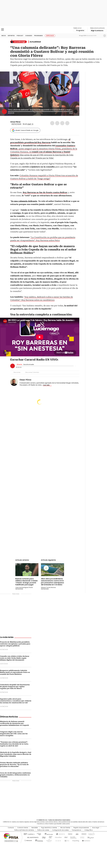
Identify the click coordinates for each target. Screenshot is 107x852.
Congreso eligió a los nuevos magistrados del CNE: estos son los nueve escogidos (14, 733)
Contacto (11, 828)
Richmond (28, 840)
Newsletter (100, 35)
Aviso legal (95, 828)
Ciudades (28, 35)
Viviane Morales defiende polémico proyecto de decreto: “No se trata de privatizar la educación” (14, 764)
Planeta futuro (82, 837)
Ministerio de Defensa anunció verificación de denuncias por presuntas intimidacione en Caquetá (14, 723)
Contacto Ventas (22, 828)
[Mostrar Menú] (2, 29)
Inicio (3, 35)
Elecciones (17, 372)
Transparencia (76, 830)
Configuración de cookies (60, 830)
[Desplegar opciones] (76, 111)
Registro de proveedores (81, 828)
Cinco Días (57, 837)
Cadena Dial (65, 837)
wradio (49, 837)
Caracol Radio (53, 29)
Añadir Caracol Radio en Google (26, 130)
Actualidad (35, 42)
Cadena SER (69, 833)
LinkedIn (62, 123)
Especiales (50, 35)
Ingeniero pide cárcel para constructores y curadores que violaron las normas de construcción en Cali (15, 700)
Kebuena (90, 837)
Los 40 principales (38, 833)
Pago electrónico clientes (49, 828)
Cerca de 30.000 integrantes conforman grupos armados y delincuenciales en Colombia (15, 774)
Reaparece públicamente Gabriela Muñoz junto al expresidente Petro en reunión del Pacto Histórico (15, 672)
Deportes (11, 35)
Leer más (46, 385)
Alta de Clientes (65, 828)
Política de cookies (43, 830)
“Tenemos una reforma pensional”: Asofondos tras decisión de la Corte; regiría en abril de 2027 (14, 744)
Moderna (39, 840)
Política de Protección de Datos (24, 830)
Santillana (48, 833)
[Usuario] (104, 35)
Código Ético (88, 830)
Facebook (52, 123)
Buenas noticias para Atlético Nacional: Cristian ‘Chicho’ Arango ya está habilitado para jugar (26, 582)
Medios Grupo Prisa (11, 841)
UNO (43, 837)
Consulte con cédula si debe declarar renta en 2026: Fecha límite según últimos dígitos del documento (14, 658)
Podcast (20, 35)
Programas (38, 35)
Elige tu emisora (97, 31)
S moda (66, 840)
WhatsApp (67, 123)
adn (83, 833)
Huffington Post (32, 837)
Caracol (91, 833)
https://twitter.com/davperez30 (22, 122)
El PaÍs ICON (57, 840)
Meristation (86, 840)
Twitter (57, 123)
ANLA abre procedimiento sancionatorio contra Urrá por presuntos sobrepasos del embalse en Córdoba (52, 582)
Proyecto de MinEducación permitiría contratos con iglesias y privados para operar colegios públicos (15, 644)
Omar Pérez (15, 122)
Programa (80, 30)
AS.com (77, 833)
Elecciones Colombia (32, 372)
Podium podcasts (48, 840)
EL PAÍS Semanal (73, 837)
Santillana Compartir (59, 833)
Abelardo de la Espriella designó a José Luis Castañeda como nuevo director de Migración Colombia (15, 754)
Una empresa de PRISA (11, 836)
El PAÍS (29, 833)
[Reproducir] (4, 111)
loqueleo (75, 840)
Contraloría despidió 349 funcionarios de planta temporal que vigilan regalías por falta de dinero (15, 686)
